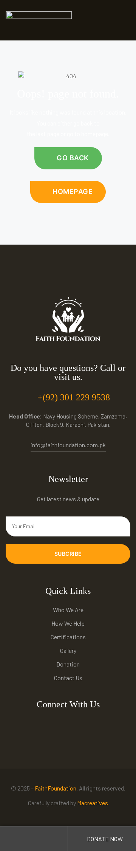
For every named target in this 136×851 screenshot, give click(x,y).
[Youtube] (76, 724)
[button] (68, 158)
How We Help (68, 623)
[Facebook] (43, 724)
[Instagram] (60, 724)
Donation (68, 664)
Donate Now (104, 838)
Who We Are (68, 609)
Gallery (68, 650)
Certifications (68, 636)
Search (34, 838)
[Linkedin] (93, 724)
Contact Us (68, 677)
